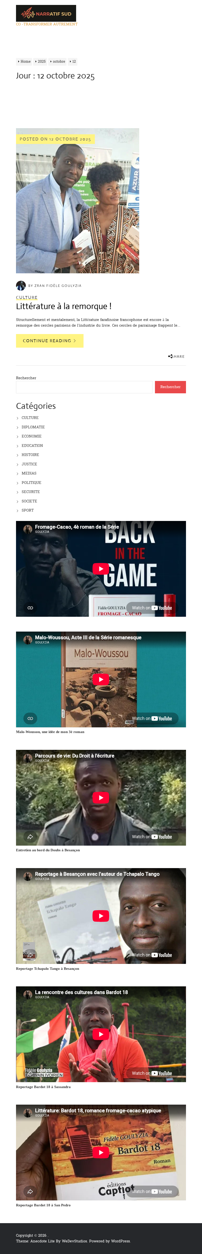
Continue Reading (48, 340)
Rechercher (26, 378)
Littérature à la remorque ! (64, 306)
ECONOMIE (32, 436)
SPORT (28, 510)
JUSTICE (29, 464)
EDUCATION (32, 445)
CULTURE (30, 418)
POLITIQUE (31, 482)
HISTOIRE (30, 455)
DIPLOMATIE (33, 427)
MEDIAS (29, 473)
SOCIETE (29, 501)
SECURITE (31, 492)
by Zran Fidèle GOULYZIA (55, 285)
